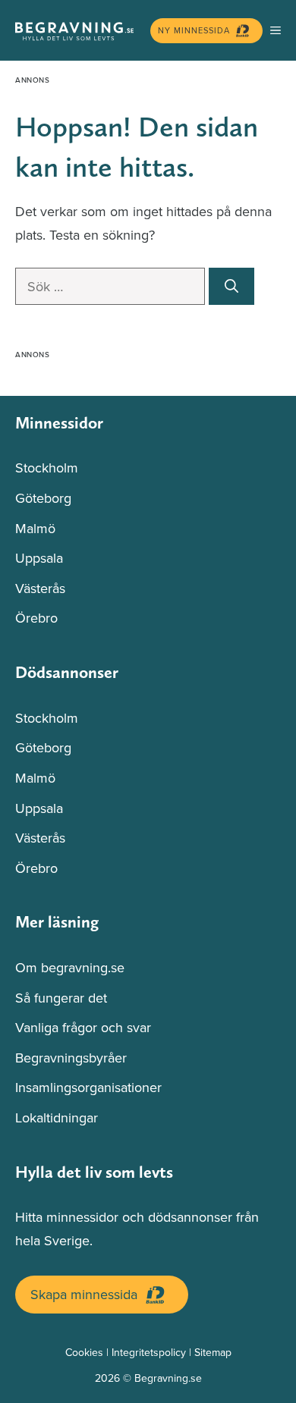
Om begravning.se (69, 967)
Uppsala (39, 557)
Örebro (36, 617)
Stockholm (46, 467)
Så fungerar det (61, 997)
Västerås (40, 588)
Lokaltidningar (56, 1117)
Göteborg (43, 497)
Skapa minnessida (83, 1294)
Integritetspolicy (149, 1352)
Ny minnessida (194, 30)
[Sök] (231, 286)
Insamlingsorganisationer (88, 1087)
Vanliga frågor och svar (83, 1027)
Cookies (84, 1352)
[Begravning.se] (79, 30)
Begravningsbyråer (71, 1057)
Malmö (35, 528)
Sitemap (212, 1352)
